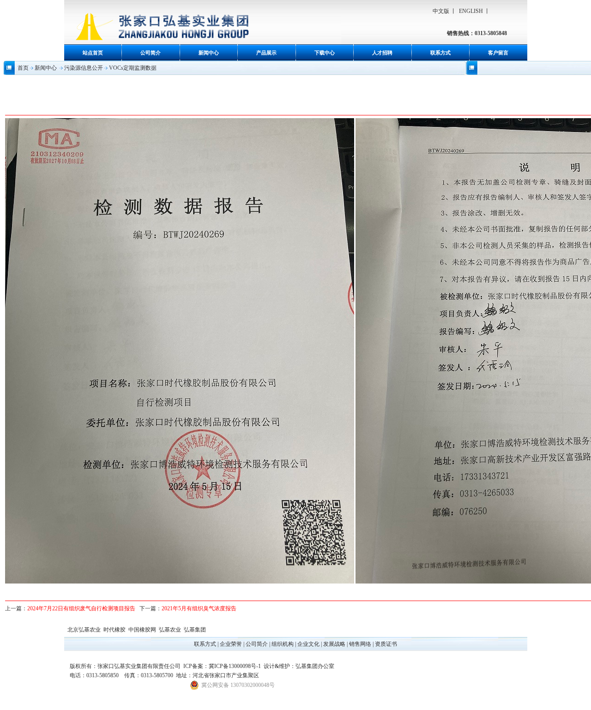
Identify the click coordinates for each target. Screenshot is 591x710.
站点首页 (93, 52)
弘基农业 (170, 629)
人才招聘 (382, 52)
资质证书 (386, 644)
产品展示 (266, 52)
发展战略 (334, 644)
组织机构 (282, 644)
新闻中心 (209, 52)
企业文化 (308, 644)
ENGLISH (471, 11)
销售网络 (360, 644)
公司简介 (150, 52)
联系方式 (440, 52)
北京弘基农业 (84, 629)
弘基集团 (195, 629)
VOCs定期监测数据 (133, 68)
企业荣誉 (231, 644)
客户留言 (498, 52)
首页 (23, 68)
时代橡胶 (114, 629)
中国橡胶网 (142, 629)
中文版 (441, 11)
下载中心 (324, 52)
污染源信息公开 (83, 68)
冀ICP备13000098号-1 (235, 666)
